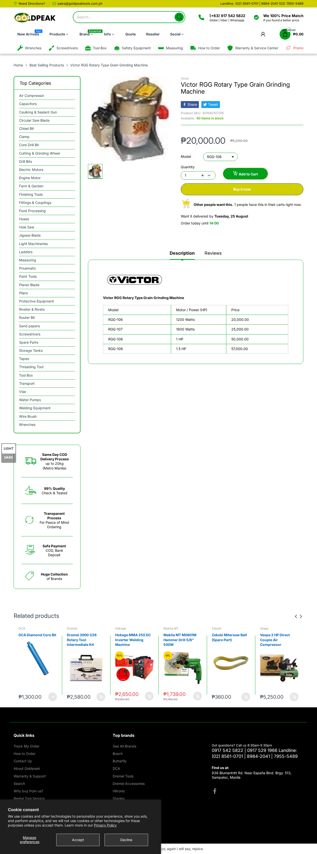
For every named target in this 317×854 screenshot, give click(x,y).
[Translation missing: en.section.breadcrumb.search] (179, 17)
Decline (126, 840)
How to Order (24, 753)
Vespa (216, 628)
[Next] (295, 616)
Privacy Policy (105, 825)
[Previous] (300, 616)
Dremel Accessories (129, 783)
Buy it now (242, 189)
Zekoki (168, 628)
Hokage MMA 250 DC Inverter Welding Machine (85, 640)
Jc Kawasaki (269, 628)
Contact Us (23, 761)
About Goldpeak (27, 768)
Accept (78, 840)
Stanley (119, 798)
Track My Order (26, 746)
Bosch (118, 753)
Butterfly (120, 761)
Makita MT (122, 628)
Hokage (72, 628)
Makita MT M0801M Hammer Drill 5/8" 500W (131, 640)
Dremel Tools (123, 776)
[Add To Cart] (52, 696)
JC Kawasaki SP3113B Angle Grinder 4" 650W (278, 640)
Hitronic (119, 791)
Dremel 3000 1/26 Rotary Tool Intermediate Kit (33, 640)
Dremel (24, 628)
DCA (116, 768)
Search (19, 783)
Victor (185, 78)
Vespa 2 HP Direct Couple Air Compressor (226, 640)
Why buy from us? (28, 791)
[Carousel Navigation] (298, 616)
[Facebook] (215, 791)
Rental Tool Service (29, 798)
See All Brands (124, 746)
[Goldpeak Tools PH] (35, 17)
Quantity (188, 167)
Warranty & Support (30, 776)
